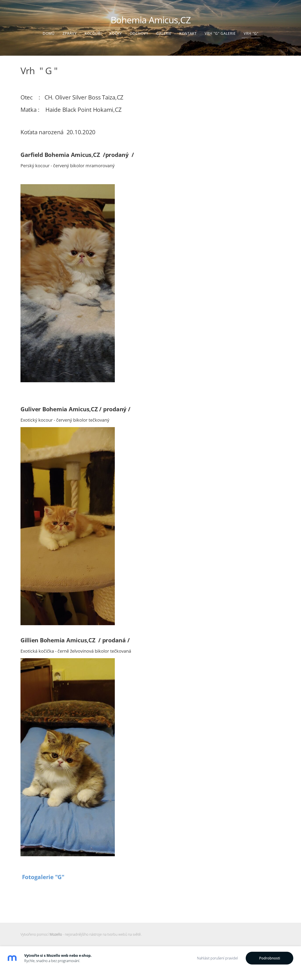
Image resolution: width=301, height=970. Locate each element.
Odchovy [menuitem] (139, 33)
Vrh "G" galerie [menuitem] (220, 33)
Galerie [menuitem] (163, 33)
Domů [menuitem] (49, 33)
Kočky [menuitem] (116, 33)
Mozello (56, 934)
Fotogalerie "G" (42, 877)
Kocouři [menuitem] (93, 33)
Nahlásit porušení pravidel (217, 958)
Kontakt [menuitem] (188, 33)
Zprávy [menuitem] (70, 33)
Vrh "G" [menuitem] (251, 33)
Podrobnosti (269, 958)
